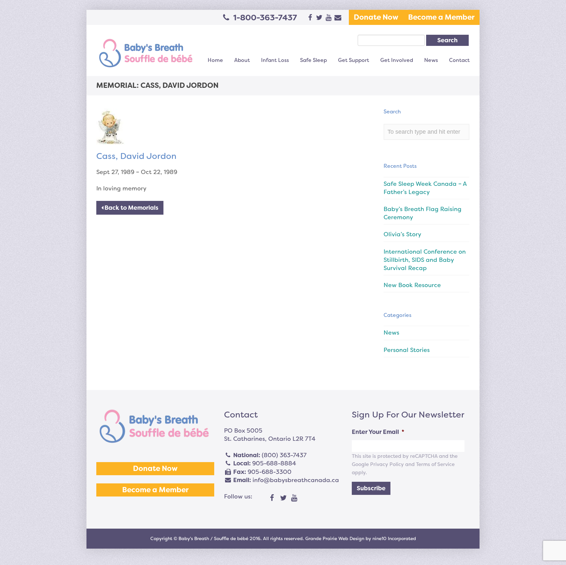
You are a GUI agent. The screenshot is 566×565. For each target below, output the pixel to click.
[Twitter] (283, 498)
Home (215, 60)
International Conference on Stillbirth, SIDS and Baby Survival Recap (425, 260)
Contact (459, 60)
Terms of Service (435, 464)
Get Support (353, 60)
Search (447, 40)
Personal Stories (407, 350)
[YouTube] (294, 498)
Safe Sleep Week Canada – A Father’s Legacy (425, 188)
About (242, 60)
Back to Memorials (131, 208)
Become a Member (441, 17)
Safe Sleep (313, 60)
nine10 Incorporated (394, 538)
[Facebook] (272, 498)
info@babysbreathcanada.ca (296, 480)
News (431, 60)
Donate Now (376, 17)
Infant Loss (275, 60)
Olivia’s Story (402, 234)
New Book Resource (412, 285)
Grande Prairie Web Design (334, 538)
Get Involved (396, 60)
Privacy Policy (387, 464)
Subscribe (371, 488)
